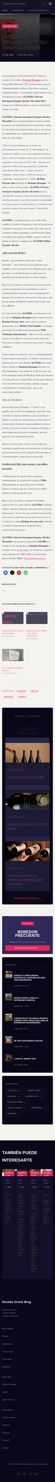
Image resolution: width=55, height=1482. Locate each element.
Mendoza (13, 1113)
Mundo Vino (36, 1091)
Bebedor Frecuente (9, 1384)
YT (24, 1474)
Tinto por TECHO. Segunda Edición (8, 1209)
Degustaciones (17, 1102)
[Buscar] (43, 3)
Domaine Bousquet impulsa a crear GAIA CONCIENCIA (36, 633)
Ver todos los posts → (27, 898)
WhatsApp (8, 697)
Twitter (34, 691)
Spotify (5, 1392)
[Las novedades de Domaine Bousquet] (12, 655)
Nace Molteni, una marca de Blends (47, 1209)
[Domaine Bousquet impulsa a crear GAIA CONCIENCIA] (37, 618)
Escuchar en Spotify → (27, 948)
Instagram (6, 1432)
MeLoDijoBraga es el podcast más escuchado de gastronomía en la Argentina (21, 1225)
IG (18, 1474)
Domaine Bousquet (31, 80)
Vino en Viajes (16, 1108)
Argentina (38, 1108)
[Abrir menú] (50, 3)
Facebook (21, 691)
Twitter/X (5, 1440)
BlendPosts (33, 1096)
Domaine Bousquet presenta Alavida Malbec (12, 632)
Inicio (5, 10)
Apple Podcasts (8, 1399)
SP (36, 1474)
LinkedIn (22, 697)
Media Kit (6, 1425)
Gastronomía (7, 1359)
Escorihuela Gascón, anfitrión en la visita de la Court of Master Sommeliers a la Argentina (34, 1233)
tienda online (23, 549)
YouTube (5, 1448)
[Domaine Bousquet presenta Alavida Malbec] (12, 618)
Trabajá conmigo (8, 1417)
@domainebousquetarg (35, 558)
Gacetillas (18, 10)
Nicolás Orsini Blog (15, 4)
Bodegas (13, 1096)
